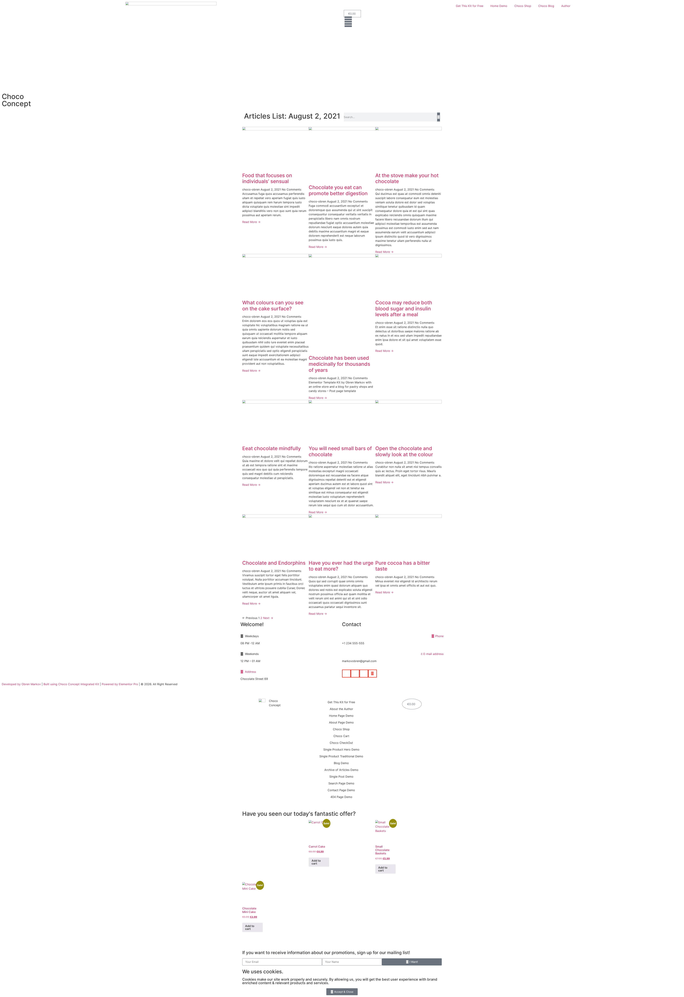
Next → (268, 618)
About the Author (341, 709)
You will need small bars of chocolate (340, 451)
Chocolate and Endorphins (273, 563)
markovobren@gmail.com (359, 661)
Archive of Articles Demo (341, 770)
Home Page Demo (341, 715)
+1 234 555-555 (353, 643)
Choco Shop (522, 6)
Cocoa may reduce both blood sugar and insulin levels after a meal (403, 308)
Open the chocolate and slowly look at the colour (404, 451)
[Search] (438, 117)
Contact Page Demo (341, 790)
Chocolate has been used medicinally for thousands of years (339, 364)
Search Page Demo (341, 783)
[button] (346, 674)
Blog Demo (341, 763)
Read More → (251, 222)
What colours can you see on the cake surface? (272, 306)
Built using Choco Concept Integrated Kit (71, 684)
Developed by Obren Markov (21, 684)
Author (565, 6)
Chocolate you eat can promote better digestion (338, 190)
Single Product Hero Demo (341, 749)
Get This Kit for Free (469, 6)
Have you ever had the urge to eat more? (341, 566)
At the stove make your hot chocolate (407, 178)
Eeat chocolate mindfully (271, 448)
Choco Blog (546, 6)
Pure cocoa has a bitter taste (402, 566)
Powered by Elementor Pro (120, 684)
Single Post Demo (341, 776)
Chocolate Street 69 (254, 679)
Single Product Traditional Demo (341, 756)
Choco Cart (341, 736)
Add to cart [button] (316, 862)
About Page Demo (341, 722)
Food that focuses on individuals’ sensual (267, 178)
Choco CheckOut (341, 743)
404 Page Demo (341, 797)
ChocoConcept (16, 100)
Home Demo (498, 6)
